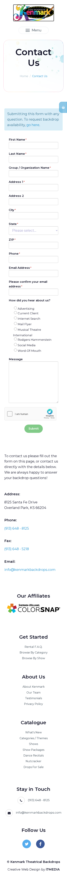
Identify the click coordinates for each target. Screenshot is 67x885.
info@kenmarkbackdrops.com (29, 570)
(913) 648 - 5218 (16, 549)
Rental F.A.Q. (33, 646)
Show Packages (33, 749)
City (11, 210)
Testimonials (33, 698)
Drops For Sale (34, 767)
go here (32, 125)
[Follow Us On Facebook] (40, 844)
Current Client (28, 313)
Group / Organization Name (29, 167)
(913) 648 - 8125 (16, 528)
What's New (33, 732)
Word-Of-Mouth (29, 350)
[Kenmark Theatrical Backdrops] (33, 12)
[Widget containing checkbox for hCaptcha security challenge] (30, 413)
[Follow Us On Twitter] (26, 844)
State (13, 224)
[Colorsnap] (33, 608)
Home (24, 76)
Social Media (27, 345)
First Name (17, 139)
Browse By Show (33, 658)
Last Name (17, 153)
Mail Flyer (25, 324)
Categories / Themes (34, 738)
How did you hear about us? (29, 300)
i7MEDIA (53, 869)
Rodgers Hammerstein (35, 339)
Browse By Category (34, 652)
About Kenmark (34, 686)
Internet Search (29, 318)
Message (16, 359)
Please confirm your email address (28, 284)
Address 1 (16, 182)
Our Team (33, 692)
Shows (33, 744)
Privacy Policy (33, 704)
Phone (14, 253)
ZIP (11, 239)
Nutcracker (33, 761)
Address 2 (16, 196)
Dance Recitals (33, 755)
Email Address (19, 267)
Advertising (26, 308)
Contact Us (39, 76)
